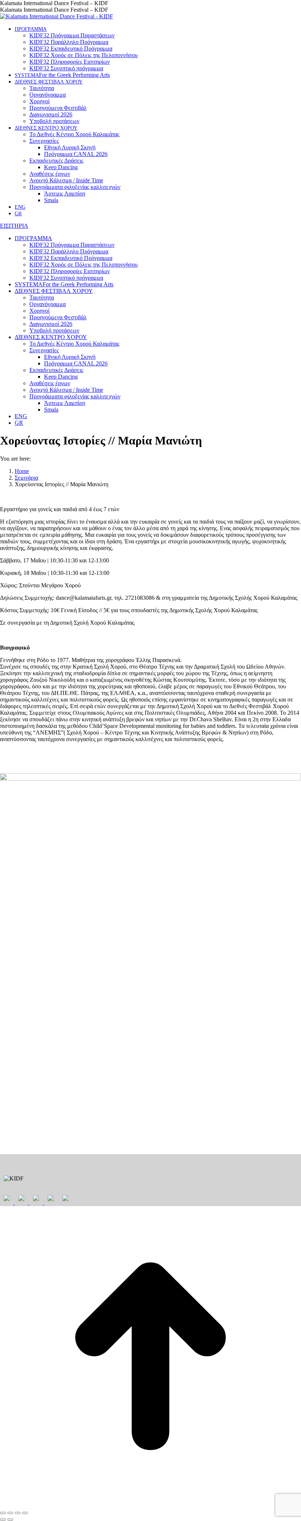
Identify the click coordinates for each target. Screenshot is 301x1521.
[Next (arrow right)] (10, 1519)
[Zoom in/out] (25, 1513)
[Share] (10, 1513)
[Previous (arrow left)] (3, 1519)
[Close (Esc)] (3, 1513)
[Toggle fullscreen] (18, 1513)
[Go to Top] (150, 1504)
